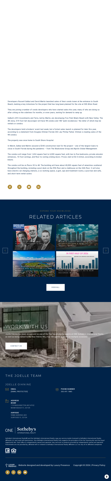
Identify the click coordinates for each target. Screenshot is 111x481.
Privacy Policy (98, 465)
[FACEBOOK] (7, 472)
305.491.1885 (66, 391)
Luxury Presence (62, 465)
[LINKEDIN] (19, 472)
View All (55, 287)
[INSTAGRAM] (13, 472)
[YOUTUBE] (25, 472)
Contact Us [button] (16, 346)
